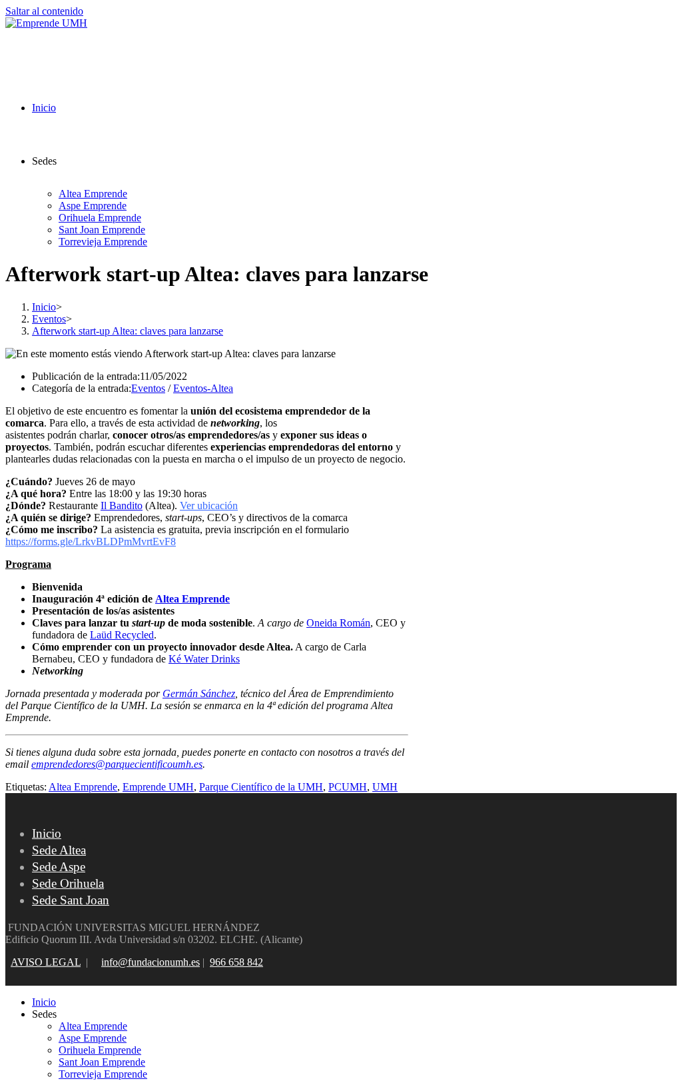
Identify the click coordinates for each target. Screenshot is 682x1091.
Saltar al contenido (44, 11)
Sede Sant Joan (70, 900)
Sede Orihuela (68, 883)
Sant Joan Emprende (102, 1062)
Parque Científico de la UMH (261, 786)
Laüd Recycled (122, 634)
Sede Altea (59, 850)
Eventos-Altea (203, 388)
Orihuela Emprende (100, 1050)
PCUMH (347, 786)
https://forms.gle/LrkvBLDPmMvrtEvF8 (90, 541)
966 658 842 (236, 962)
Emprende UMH (158, 786)
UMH (385, 786)
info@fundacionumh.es (150, 962)
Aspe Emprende (93, 1038)
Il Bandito (122, 505)
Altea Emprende (192, 598)
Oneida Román (338, 622)
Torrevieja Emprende (103, 1074)
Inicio (46, 833)
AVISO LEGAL (46, 962)
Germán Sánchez (199, 693)
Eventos (148, 388)
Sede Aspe (58, 867)
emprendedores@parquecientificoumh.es (116, 764)
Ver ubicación (209, 505)
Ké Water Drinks (204, 658)
